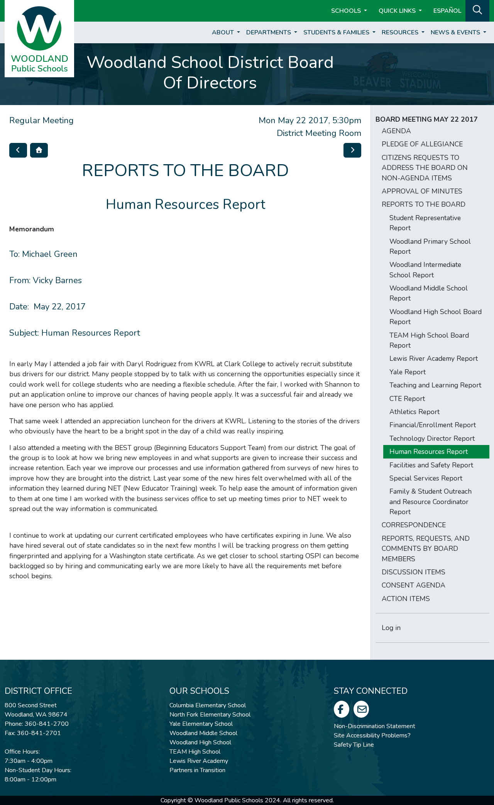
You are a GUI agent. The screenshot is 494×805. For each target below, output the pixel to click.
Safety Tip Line (354, 744)
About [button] (223, 32)
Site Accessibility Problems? (372, 735)
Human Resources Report (428, 451)
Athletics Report (414, 411)
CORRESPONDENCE (414, 525)
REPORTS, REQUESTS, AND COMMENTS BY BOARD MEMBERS (426, 549)
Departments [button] (269, 32)
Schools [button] (346, 11)
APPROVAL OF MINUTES (422, 191)
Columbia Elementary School (207, 705)
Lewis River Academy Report (433, 358)
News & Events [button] (456, 32)
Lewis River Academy (198, 761)
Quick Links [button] (398, 11)
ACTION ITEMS (406, 598)
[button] (477, 10)
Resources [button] (401, 32)
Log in (391, 627)
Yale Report (407, 372)
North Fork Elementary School (209, 714)
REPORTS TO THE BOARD (423, 204)
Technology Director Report (432, 438)
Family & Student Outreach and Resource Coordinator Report (430, 501)
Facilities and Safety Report (431, 465)
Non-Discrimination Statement (374, 726)
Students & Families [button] (337, 32)
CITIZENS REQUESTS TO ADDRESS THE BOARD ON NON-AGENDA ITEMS (425, 168)
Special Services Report (425, 478)
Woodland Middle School (203, 733)
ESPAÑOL (447, 11)
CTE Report (407, 398)
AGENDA (396, 131)
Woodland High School (200, 742)
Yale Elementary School (201, 724)
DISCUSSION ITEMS (413, 572)
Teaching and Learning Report (435, 385)
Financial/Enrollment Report (432, 425)
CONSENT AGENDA (413, 585)
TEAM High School (194, 751)
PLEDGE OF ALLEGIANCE (422, 144)
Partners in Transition (197, 770)
